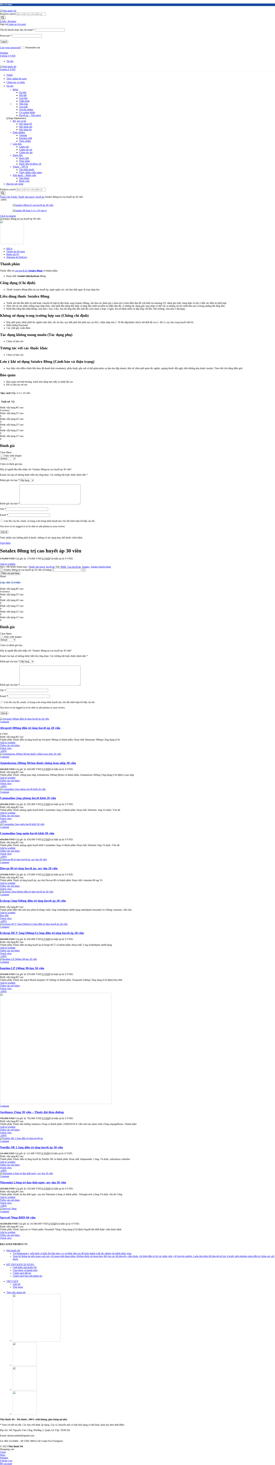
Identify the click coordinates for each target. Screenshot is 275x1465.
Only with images (13, 455)
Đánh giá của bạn (10, 480)
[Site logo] (8, 11)
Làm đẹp (17, 144)
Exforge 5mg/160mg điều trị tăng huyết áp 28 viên (33, 900)
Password (6, 35)
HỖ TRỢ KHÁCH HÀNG (20, 1264)
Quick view (6, 748)
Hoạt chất (24, 158)
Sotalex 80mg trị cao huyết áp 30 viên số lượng (27, 569)
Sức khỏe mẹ (25, 126)
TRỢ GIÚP (12, 1281)
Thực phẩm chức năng (30, 172)
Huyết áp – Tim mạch (30, 115)
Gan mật (23, 106)
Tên (3, 509)
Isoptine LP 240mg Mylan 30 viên (22, 968)
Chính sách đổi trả (22, 1273)
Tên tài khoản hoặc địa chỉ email (17, 29)
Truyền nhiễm (26, 109)
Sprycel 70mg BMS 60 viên (17, 1217)
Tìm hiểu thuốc (26, 169)
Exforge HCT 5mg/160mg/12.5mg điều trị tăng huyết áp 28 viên (42, 933)
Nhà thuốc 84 (13, 1250)
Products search (8, 14)
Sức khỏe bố (25, 124)
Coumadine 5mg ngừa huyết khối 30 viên (27, 833)
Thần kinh (24, 101)
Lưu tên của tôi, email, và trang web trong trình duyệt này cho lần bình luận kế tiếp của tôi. (49, 521)
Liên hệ (16, 1284)
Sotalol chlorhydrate (101, 566)
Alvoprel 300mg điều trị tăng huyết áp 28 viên (30, 728)
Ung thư (23, 98)
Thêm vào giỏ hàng (10, 573)
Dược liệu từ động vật (30, 164)
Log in (4, 41)
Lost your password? (10, 47)
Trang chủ (5, 197)
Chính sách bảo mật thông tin (27, 1276)
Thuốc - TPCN (20, 166)
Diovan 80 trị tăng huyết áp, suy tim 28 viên (29, 868)
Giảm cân (24, 146)
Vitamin (23, 135)
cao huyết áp (21, 270)
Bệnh (15, 89)
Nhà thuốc (24, 178)
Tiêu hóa (23, 104)
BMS (63, 566)
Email (4, 515)
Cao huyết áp (74, 566)
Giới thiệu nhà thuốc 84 (24, 1267)
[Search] (2, 18)
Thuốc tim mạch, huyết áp (31, 197)
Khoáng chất (25, 138)
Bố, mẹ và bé (19, 121)
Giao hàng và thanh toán (25, 1270)
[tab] (140, 248)
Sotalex (85, 566)
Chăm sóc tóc (26, 152)
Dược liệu (18, 155)
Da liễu (22, 92)
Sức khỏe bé (25, 129)
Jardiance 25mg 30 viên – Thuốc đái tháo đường (32, 1112)
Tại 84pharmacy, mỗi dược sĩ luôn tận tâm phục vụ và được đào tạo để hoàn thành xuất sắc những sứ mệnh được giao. (72, 1253)
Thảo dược (24, 161)
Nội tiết (23, 95)
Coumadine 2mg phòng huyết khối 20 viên (28, 798)
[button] (10, 745)
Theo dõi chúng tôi (15, 1292)
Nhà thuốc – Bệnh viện (24, 175)
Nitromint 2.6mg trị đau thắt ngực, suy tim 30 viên (33, 1182)
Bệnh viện (24, 181)
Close (3, 1452)
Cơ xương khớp (27, 112)
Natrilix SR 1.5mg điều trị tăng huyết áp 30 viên (31, 1147)
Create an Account (16, 24)
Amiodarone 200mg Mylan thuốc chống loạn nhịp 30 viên (38, 763)
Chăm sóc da (25, 149)
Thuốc (14, 197)
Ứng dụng (18, 1287)
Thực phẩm (25, 141)
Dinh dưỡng (19, 132)
